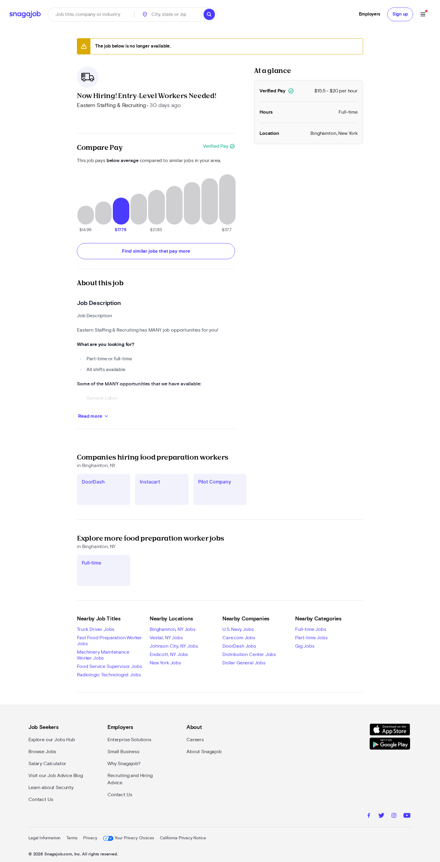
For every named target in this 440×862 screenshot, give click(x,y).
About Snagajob (204, 751)
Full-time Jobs (310, 629)
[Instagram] (394, 816)
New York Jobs (165, 662)
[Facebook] (368, 816)
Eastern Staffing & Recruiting (111, 105)
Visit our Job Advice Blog (55, 775)
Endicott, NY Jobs (169, 654)
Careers (195, 739)
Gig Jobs (305, 646)
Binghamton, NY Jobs (172, 629)
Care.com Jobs (238, 637)
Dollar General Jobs (243, 662)
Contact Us (40, 799)
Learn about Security (51, 787)
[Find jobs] (209, 14)
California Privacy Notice (183, 838)
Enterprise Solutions (129, 739)
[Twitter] (381, 816)
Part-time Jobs (311, 637)
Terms (71, 838)
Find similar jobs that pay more (156, 251)
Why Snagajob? (124, 763)
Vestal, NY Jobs (166, 637)
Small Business (123, 751)
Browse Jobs (42, 751)
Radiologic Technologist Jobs (109, 674)
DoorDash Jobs (239, 646)
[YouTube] (406, 816)
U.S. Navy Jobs (238, 629)
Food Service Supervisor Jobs (109, 666)
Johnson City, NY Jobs (174, 646)
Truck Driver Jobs (95, 629)
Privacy (90, 838)
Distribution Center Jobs (249, 654)
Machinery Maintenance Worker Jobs (103, 655)
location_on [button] (145, 14)
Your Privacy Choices (134, 838)
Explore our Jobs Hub (51, 739)
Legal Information (44, 838)
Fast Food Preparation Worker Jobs (109, 640)
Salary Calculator (47, 763)
